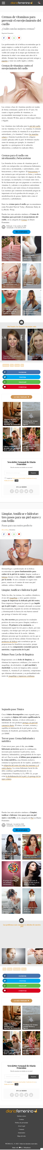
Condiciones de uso (30, 478)
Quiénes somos (21, 1116)
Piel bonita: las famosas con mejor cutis (22, 327)
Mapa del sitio (21, 1136)
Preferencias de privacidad (18, 478)
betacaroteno (33, 171)
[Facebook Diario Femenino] (11, 491)
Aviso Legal (21, 1126)
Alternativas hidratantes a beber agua (30, 257)
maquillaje (13, 597)
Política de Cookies (9, 480)
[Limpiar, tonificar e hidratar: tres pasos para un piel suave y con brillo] (11, 260)
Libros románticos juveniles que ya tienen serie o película (12, 448)
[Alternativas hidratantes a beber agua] (31, 260)
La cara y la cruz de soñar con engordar (30, 856)
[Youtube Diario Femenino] (31, 491)
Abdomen (6, 365)
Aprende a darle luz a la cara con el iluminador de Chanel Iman (10, 854)
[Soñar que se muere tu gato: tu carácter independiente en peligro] (11, 913)
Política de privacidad (21, 1123)
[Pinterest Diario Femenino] (16, 491)
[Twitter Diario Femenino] (26, 491)
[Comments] (19, 38)
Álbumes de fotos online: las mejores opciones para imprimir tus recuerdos (12, 422)
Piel (22, 365)
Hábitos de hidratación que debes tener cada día (10, 284)
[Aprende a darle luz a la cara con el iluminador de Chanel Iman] (11, 859)
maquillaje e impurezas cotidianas (21, 676)
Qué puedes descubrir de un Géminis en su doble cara (31, 909)
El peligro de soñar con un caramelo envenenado (10, 882)
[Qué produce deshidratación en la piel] (31, 288)
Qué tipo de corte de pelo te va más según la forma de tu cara (31, 882)
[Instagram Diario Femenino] (21, 491)
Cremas (24, 219)
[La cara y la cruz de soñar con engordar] (31, 859)
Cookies (21, 1119)
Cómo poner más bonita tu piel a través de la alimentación (31, 311)
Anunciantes (21, 1133)
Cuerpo (17, 365)
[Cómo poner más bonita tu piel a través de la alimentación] (31, 315)
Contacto (21, 1129)
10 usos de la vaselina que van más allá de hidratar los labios (10, 311)
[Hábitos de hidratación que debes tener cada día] (11, 288)
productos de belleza (9, 641)
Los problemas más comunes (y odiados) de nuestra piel (22, 925)
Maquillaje (17, 969)
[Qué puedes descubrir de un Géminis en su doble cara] (31, 913)
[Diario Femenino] (21, 3)
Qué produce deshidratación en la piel (30, 284)
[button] (6, 4)
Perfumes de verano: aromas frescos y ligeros (30, 423)
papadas (5, 60)
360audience (27, 1148)
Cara (12, 365)
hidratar (5, 577)
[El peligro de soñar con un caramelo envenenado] (11, 886)
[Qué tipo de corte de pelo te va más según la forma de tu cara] (31, 886)
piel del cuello (35, 126)
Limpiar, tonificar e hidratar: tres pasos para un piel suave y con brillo (9, 256)
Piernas (24, 969)
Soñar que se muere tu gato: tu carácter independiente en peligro (10, 908)
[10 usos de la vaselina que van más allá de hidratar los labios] (11, 315)
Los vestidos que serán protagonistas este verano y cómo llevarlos (31, 447)
